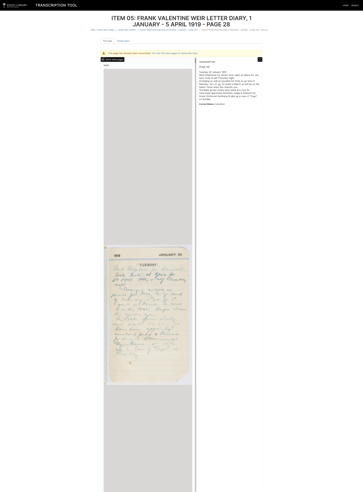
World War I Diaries (105, 30)
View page (108, 41)
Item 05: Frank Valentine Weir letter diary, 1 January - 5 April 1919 (169, 30)
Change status (123, 41)
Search (355, 5)
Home (346, 5)
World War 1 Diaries (127, 30)
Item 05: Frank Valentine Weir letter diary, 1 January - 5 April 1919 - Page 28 (234, 30)
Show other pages (114, 59)
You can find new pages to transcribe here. (175, 53)
